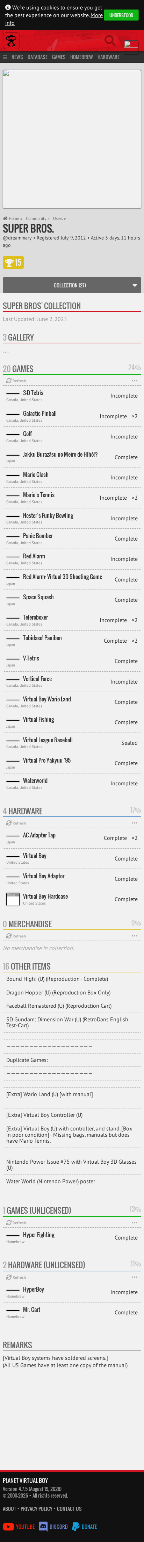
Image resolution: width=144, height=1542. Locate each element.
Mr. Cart (31, 1309)
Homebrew (81, 56)
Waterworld (35, 780)
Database (38, 56)
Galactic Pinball (40, 413)
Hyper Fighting (38, 1234)
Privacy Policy (36, 1508)
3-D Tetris (33, 392)
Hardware (109, 56)
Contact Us (69, 1508)
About (9, 1508)
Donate (89, 1526)
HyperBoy (33, 1289)
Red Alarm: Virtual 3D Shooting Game (62, 576)
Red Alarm (34, 556)
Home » (15, 218)
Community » (38, 218)
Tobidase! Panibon (42, 638)
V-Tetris (31, 658)
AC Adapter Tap (39, 835)
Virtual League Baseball (48, 740)
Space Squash (38, 597)
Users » (59, 218)
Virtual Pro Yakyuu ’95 (47, 760)
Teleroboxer (35, 617)
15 (17, 262)
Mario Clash (36, 474)
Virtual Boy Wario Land (47, 699)
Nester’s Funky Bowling (48, 515)
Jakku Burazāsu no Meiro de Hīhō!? (60, 454)
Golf (27, 433)
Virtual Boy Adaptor (43, 876)
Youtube (25, 1526)
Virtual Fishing (38, 719)
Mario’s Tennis (39, 495)
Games (59, 56)
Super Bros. (28, 228)
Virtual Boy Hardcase (45, 896)
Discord (59, 1526)
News (17, 56)
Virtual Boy (34, 855)
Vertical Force (37, 678)
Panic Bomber (38, 535)
